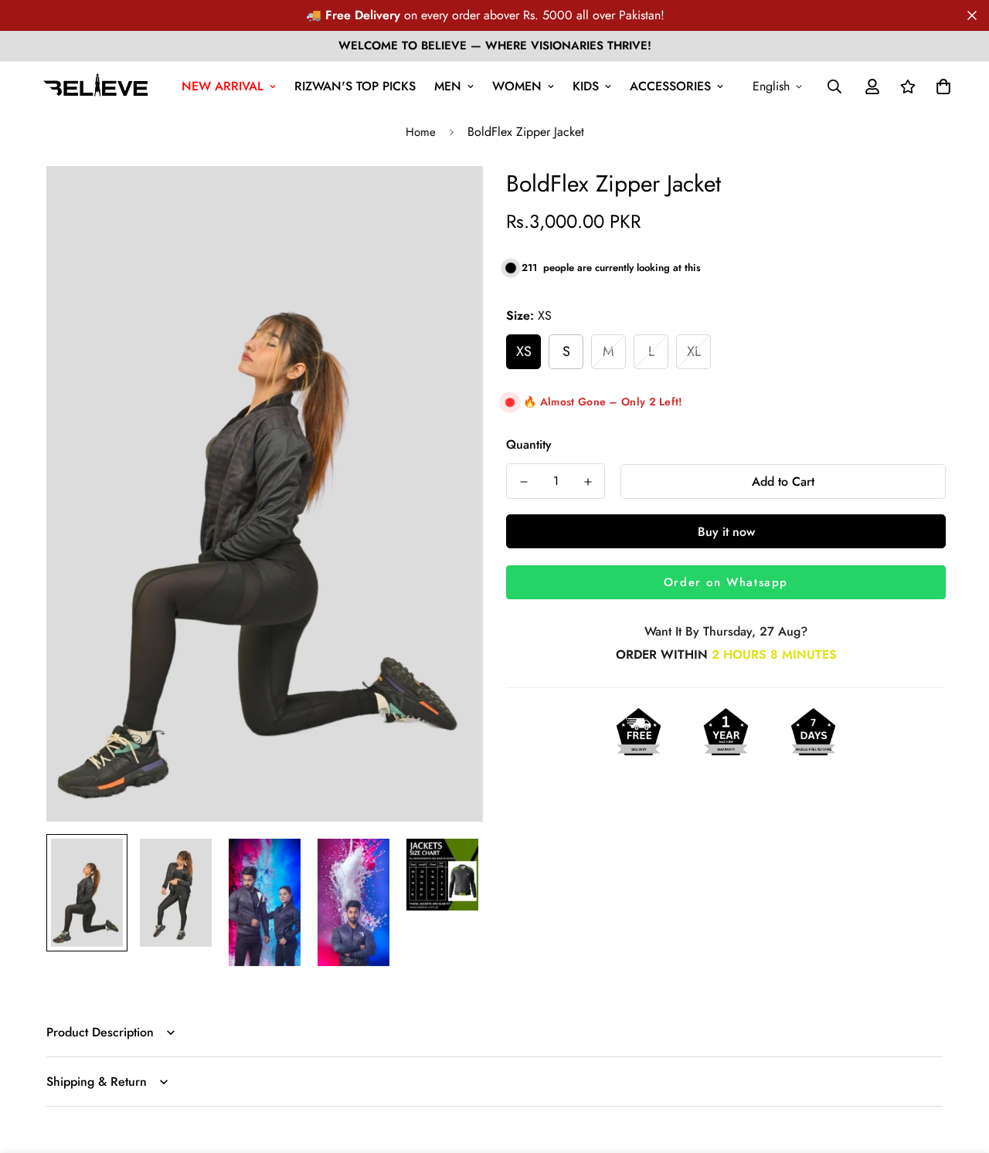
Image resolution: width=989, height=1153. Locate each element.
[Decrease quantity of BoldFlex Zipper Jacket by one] (523, 482)
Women (517, 86)
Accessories (670, 86)
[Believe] (96, 86)
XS (524, 351)
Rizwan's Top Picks (355, 86)
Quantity (529, 444)
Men (447, 86)
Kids (586, 86)
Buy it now (726, 532)
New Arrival (222, 86)
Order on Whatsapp (726, 582)
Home (421, 132)
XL (694, 351)
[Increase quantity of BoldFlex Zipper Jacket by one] (587, 482)
